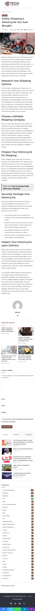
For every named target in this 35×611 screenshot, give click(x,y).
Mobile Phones (7, 544)
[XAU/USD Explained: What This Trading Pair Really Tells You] (26, 350)
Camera (5, 535)
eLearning (5, 541)
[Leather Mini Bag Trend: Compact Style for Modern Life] (26, 331)
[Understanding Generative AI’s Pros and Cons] (7, 475)
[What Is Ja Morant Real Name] (7, 451)
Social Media (6, 515)
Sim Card (5, 558)
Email (3, 405)
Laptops (5, 530)
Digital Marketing (7, 521)
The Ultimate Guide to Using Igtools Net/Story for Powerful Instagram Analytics (23, 442)
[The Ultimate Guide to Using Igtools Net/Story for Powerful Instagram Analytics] (7, 442)
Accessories (6, 547)
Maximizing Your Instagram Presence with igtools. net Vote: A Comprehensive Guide (23, 458)
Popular (5, 434)
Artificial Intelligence (8, 527)
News (4, 501)
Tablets (5, 567)
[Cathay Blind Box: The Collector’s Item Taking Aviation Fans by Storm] (9, 350)
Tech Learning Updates (9, 504)
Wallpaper (5, 493)
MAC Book (6, 578)
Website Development (9, 524)
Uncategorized (7, 575)
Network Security (8, 553)
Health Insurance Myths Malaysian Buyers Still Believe (7, 329)
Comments (28, 434)
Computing (6, 572)
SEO (4, 518)
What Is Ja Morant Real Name (23, 449)
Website (3, 412)
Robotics (5, 555)
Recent (16, 434)
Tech (4, 498)
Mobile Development (8, 570)
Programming (6, 538)
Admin (17, 312)
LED (4, 561)
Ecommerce (6, 533)
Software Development (9, 550)
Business (10, 11)
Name (3, 399)
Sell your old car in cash (7, 585)
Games (5, 510)
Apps (4, 513)
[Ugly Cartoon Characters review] (7, 467)
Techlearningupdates (9, 490)
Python (5, 564)
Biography (5, 496)
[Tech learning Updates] (11, 3)
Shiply (6, 128)
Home (5, 11)
